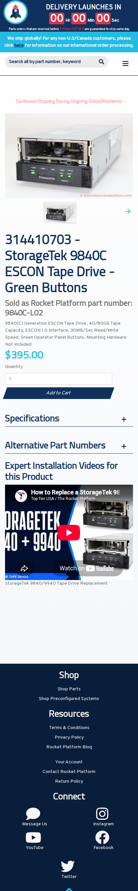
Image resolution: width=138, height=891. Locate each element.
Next (128, 211)
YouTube (35, 848)
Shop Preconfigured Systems (69, 699)
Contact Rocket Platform (69, 772)
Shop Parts (69, 689)
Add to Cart (58, 393)
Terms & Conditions (69, 728)
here (19, 45)
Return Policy (69, 781)
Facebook (103, 848)
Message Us (34, 824)
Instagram (103, 824)
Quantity (14, 367)
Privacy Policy (69, 737)
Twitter (69, 877)
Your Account (69, 762)
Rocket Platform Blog (69, 747)
